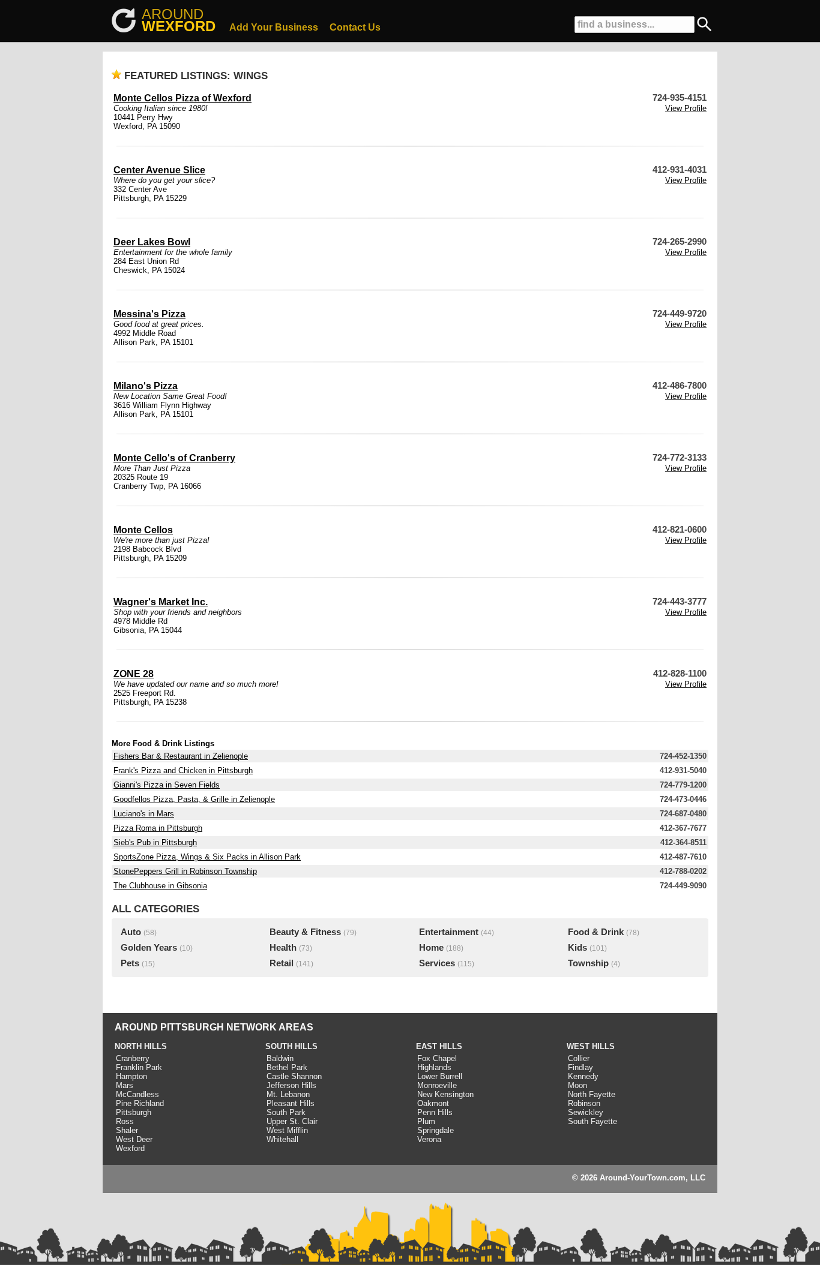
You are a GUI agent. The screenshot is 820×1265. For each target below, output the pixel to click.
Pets (130, 963)
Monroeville (437, 1085)
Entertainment (448, 932)
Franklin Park (139, 1067)
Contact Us (355, 27)
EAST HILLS (439, 1046)
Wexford (130, 1148)
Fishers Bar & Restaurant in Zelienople (180, 756)
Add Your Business (273, 27)
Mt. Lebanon (288, 1094)
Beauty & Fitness (305, 932)
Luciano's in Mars (143, 813)
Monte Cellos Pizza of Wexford (182, 98)
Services (437, 963)
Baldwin (280, 1058)
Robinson (584, 1103)
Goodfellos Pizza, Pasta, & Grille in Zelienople (194, 799)
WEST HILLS (591, 1046)
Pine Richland (140, 1103)
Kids (577, 947)
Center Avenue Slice (159, 170)
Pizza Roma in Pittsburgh (157, 828)
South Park (286, 1112)
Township (588, 963)
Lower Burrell (439, 1076)
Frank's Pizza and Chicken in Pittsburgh (183, 770)
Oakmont (433, 1103)
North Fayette (591, 1094)
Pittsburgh (133, 1112)
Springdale (435, 1130)
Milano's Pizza (145, 386)
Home (431, 947)
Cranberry (132, 1058)
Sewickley (585, 1112)
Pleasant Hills (291, 1103)
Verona (429, 1139)
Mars (124, 1085)
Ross (125, 1121)
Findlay (580, 1067)
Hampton (131, 1076)
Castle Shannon (294, 1076)
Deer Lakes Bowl (151, 242)
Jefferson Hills (291, 1085)
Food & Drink (596, 932)
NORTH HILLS (141, 1046)
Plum (426, 1121)
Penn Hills (435, 1112)
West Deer (134, 1139)
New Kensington (445, 1094)
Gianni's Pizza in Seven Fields (166, 784)
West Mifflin (287, 1130)
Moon (577, 1085)
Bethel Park (287, 1067)
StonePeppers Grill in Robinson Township (185, 871)
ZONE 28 (133, 674)
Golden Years (149, 947)
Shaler (127, 1130)
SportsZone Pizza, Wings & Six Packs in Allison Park (207, 856)
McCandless (137, 1094)
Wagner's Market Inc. (160, 602)
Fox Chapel (437, 1058)
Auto (131, 932)
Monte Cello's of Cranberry (174, 458)
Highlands (434, 1067)
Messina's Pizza (149, 314)
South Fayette (592, 1121)
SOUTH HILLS (291, 1046)
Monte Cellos (143, 530)
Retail (282, 963)
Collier (578, 1058)
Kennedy (583, 1076)
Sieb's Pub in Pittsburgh (155, 842)
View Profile (686, 108)
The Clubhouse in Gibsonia (160, 885)
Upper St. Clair (292, 1121)
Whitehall (282, 1139)
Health (283, 947)
